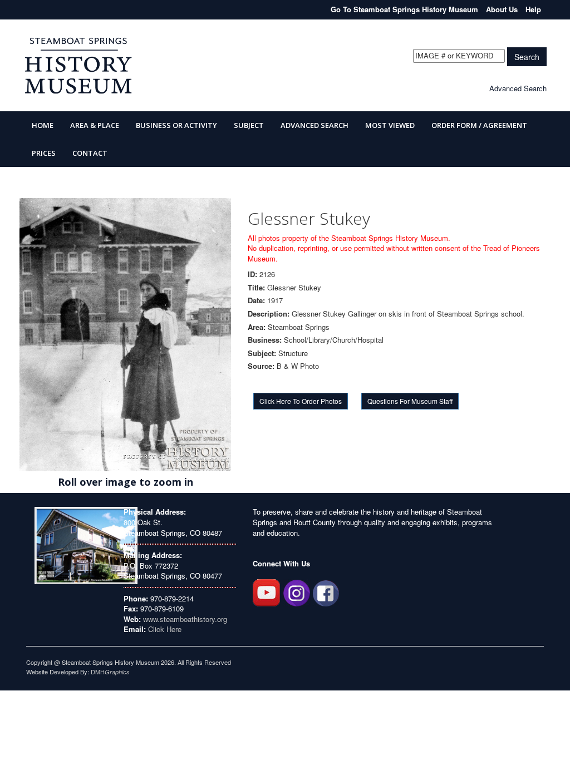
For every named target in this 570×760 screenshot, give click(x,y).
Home (42, 125)
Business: (265, 340)
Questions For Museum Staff (410, 401)
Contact (89, 153)
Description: (268, 314)
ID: (252, 274)
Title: (256, 288)
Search (526, 56)
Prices (44, 153)
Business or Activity (176, 125)
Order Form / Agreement (479, 125)
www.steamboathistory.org (184, 619)
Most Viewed (390, 125)
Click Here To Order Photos (300, 401)
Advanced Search (518, 88)
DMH (110, 671)
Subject (249, 125)
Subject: (262, 353)
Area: (257, 327)
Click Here (164, 629)
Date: (256, 300)
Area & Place (94, 125)
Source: (261, 366)
